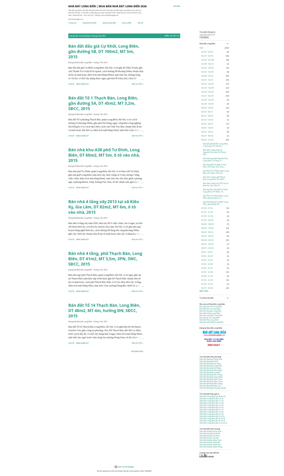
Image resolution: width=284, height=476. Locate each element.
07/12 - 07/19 (207, 212)
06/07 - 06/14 (207, 128)
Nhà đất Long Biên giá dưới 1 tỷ (212, 396)
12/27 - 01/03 (207, 288)
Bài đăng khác (137, 351)
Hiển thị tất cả (172, 36)
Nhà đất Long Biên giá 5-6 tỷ (211, 407)
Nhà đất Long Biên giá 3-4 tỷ (211, 403)
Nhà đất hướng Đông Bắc (209, 433)
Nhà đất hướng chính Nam (210, 440)
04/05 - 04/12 (207, 92)
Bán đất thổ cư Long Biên (210, 309)
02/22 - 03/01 (207, 68)
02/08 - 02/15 (207, 64)
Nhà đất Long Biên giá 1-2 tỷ (211, 398)
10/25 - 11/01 (207, 260)
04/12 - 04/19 (207, 96)
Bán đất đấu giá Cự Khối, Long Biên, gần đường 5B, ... (215, 203)
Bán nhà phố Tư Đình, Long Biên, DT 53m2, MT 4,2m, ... (214, 165)
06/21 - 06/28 (207, 136)
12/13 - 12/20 (207, 280)
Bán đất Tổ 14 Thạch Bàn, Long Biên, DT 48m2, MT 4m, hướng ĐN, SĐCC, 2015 (104, 310)
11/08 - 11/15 (206, 268)
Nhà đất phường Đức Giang (211, 374)
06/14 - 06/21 (207, 132)
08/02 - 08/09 (207, 224)
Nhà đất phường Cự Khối (209, 372)
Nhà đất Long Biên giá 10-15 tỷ (212, 418)
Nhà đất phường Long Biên (210, 366)
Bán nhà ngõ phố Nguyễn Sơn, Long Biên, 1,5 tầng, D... (215, 159)
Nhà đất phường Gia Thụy (210, 363)
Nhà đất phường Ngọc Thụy (211, 381)
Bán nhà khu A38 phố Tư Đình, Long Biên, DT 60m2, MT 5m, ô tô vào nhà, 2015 (104, 155)
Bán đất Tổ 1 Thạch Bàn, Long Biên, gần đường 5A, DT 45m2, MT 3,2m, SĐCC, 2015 (103, 103)
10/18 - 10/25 (207, 256)
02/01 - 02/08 (207, 60)
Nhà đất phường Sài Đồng (210, 368)
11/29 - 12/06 (207, 272)
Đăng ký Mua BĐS (89, 23)
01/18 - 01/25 (207, 52)
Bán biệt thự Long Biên (209, 320)
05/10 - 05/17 (207, 112)
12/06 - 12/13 (207, 276)
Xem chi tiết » (137, 84)
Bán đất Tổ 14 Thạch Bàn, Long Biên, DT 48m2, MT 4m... (216, 172)
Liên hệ (140, 23)
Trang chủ (72, 23)
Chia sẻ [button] (71, 84)
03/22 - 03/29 (207, 84)
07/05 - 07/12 (207, 208)
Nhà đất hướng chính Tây (210, 444)
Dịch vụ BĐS (126, 23)
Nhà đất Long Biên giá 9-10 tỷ (212, 416)
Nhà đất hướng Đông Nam (210, 431)
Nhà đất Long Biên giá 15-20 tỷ (212, 421)
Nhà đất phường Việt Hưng (210, 370)
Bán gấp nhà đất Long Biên (210, 306)
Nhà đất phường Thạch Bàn (210, 359)
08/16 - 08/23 (207, 232)
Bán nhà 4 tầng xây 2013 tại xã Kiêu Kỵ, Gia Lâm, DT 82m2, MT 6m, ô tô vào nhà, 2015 (103, 207)
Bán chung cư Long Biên (209, 317)
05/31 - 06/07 (207, 124)
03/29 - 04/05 (207, 88)
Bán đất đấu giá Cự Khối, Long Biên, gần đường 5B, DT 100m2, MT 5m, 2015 (103, 51)
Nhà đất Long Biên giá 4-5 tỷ (211, 405)
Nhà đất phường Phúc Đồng (211, 383)
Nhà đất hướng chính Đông (210, 447)
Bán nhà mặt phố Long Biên (211, 315)
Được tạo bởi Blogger (125, 467)
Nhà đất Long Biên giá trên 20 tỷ (213, 423)
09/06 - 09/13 (207, 240)
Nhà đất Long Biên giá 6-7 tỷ (211, 409)
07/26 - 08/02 (207, 220)
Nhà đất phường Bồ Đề (209, 361)
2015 (201, 48)
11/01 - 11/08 (207, 264)
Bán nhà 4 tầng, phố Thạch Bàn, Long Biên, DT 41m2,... (214, 178)
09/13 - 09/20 (207, 244)
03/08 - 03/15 (207, 76)
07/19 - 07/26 (207, 216)
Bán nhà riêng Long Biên (209, 313)
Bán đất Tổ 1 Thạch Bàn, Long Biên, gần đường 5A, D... (215, 197)
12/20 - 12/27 (207, 284)
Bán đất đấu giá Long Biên (210, 311)
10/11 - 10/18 (206, 252)
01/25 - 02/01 (207, 56)
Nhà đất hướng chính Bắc (209, 442)
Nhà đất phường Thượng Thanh (212, 388)
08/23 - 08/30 (207, 236)
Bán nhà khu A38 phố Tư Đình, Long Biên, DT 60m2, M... (215, 190)
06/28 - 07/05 (207, 140)
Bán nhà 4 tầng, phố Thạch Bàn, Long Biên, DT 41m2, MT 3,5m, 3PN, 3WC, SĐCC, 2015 (105, 259)
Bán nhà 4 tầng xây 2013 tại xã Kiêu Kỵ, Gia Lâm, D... (215, 184)
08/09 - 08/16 (207, 228)
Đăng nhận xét (82, 84)
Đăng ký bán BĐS (109, 23)
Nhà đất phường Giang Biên (211, 377)
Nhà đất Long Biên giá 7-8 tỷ (211, 412)
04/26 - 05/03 (207, 104)
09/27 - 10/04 (207, 248)
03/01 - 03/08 (207, 72)
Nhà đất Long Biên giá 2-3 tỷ (211, 401)
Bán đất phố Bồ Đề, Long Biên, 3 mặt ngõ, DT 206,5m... (215, 145)
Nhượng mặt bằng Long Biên (211, 322)
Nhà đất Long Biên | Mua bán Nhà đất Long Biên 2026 (107, 6)
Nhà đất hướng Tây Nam (209, 436)
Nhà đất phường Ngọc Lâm (211, 379)
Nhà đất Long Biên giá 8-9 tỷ (211, 414)
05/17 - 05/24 (207, 116)
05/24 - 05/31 (207, 120)
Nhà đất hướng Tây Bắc (209, 438)
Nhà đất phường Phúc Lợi (210, 386)
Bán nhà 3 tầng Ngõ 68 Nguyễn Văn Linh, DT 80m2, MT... (214, 152)
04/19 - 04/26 (207, 100)
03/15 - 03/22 (207, 80)
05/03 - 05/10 (207, 108)
